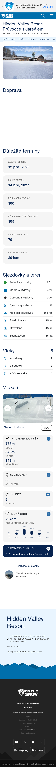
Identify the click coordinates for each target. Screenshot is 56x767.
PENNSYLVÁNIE (11, 33)
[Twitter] (25, 742)
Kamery (44, 39)
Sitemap (28, 726)
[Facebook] (41, 742)
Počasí (32, 39)
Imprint (28, 716)
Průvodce (9, 39)
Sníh (21, 39)
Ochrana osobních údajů (28, 720)
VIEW (46, 427)
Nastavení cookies (28, 733)
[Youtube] (16, 742)
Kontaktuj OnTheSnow (28, 703)
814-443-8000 (13, 646)
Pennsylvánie (42, 553)
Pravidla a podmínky (27, 723)
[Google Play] (21, 749)
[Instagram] (33, 742)
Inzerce (28, 707)
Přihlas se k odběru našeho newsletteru (28, 712)
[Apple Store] (37, 749)
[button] (42, 16)
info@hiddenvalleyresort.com (25, 651)
